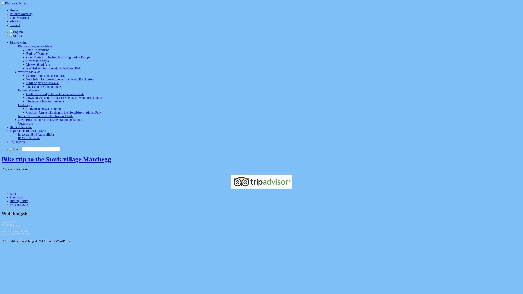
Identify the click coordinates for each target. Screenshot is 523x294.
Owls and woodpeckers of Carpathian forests (55, 94)
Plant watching (19, 17)
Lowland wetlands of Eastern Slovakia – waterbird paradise (64, 97)
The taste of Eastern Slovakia (45, 101)
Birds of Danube (37, 53)
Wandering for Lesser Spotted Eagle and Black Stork (60, 79)
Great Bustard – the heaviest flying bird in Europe (58, 57)
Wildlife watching (21, 14)
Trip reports (17, 142)
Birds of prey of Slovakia (42, 83)
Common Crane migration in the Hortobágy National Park (63, 112)
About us (16, 21)
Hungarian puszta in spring (43, 108)
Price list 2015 (19, 204)
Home (14, 10)
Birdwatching (18, 42)
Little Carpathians (37, 50)
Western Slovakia (29, 72)
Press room (17, 197)
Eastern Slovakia (29, 90)
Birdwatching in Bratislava (35, 46)
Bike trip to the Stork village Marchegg (56, 159)
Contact (15, 25)
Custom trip (25, 123)
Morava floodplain (38, 64)
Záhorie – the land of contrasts (45, 75)
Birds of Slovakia (21, 127)
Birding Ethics (19, 201)
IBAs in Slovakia (29, 138)
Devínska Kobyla (37, 61)
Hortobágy (25, 105)
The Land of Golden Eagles (44, 86)
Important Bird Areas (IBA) (28, 131)
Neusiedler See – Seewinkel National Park (53, 68)
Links (13, 193)
